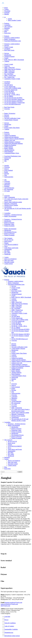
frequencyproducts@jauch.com (13, 602)
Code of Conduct (9, 626)
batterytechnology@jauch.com (9, 604)
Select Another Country (14, 20)
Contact (6, 9)
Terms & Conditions (10, 623)
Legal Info (7, 616)
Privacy (6, 619)
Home (6, 7)
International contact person (12, 635)
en (5, 17)
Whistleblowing (8, 632)
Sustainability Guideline (11, 629)
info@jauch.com (5, 605)
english (10, 18)
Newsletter (7, 11)
